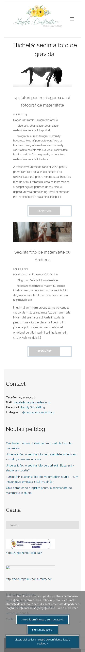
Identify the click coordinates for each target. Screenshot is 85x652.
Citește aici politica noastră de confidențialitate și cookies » (43, 641)
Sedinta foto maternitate (44, 280)
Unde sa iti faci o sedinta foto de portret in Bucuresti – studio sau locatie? (40, 468)
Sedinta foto (36, 125)
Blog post (22, 125)
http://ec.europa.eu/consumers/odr (29, 579)
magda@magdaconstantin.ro (31, 402)
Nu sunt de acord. (42, 629)
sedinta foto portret (39, 130)
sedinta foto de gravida (36, 154)
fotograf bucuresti (27, 136)
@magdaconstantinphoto (38, 412)
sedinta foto (20, 149)
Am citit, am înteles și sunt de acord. (43, 619)
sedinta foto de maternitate (42, 295)
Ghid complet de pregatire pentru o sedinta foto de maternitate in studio (39, 490)
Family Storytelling (33, 407)
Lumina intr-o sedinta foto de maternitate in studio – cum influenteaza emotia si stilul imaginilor (42, 479)
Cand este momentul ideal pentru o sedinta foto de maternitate (38, 446)
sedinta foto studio (38, 159)
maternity (57, 145)
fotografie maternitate (38, 145)
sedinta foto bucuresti (40, 149)
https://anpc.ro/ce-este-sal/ (24, 552)
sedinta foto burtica (41, 290)
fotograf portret (34, 140)
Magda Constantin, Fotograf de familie (35, 119)
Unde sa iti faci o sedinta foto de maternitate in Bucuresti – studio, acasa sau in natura (41, 457)
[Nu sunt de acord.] (80, 622)
